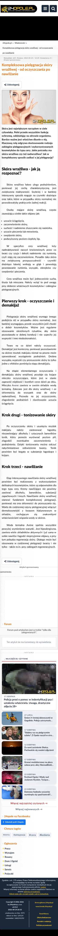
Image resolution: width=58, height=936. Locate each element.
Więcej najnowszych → (29, 809)
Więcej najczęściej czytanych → (29, 803)
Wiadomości (20, 43)
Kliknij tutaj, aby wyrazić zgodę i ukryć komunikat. (29, 894)
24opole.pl (7, 43)
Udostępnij (13, 84)
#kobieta (45, 835)
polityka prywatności (32, 892)
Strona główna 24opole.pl (44, 902)
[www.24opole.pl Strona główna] (18, 10)
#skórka (6, 835)
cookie (43, 887)
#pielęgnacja (19, 835)
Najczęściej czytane (17, 659)
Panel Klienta (44, 914)
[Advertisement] (29, 600)
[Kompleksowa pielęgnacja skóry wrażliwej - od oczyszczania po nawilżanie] (29, 107)
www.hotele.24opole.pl (44, 906)
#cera (32, 835)
